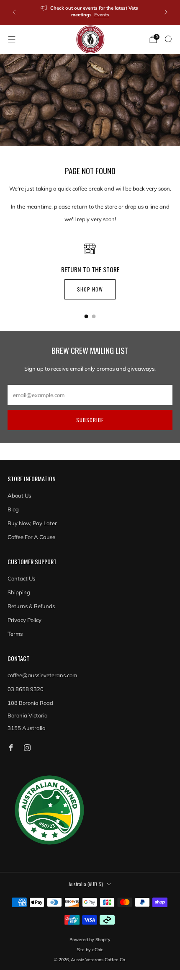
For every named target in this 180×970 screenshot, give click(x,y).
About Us (19, 495)
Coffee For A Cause (31, 537)
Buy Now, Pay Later (32, 523)
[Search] (168, 39)
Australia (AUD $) (86, 883)
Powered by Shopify (90, 939)
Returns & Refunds (31, 606)
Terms (15, 633)
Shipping (19, 592)
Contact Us (21, 578)
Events (101, 15)
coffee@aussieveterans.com (42, 675)
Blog (13, 509)
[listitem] (90, 12)
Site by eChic (90, 949)
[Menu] (12, 39)
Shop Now (90, 289)
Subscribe (90, 419)
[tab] (86, 316)
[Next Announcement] (166, 12)
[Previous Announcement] (14, 12)
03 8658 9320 (26, 689)
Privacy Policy (24, 620)
